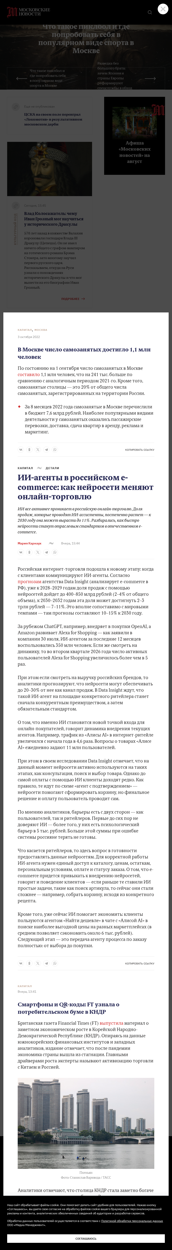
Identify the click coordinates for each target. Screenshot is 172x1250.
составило (29, 375)
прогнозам (29, 582)
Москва (40, 329)
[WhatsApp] (55, 449)
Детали (52, 468)
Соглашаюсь (86, 1239)
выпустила (111, 1023)
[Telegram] (46, 449)
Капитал (25, 329)
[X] (38, 449)
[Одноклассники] (29, 449)
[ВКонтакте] (21, 449)
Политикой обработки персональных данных (132, 1221)
